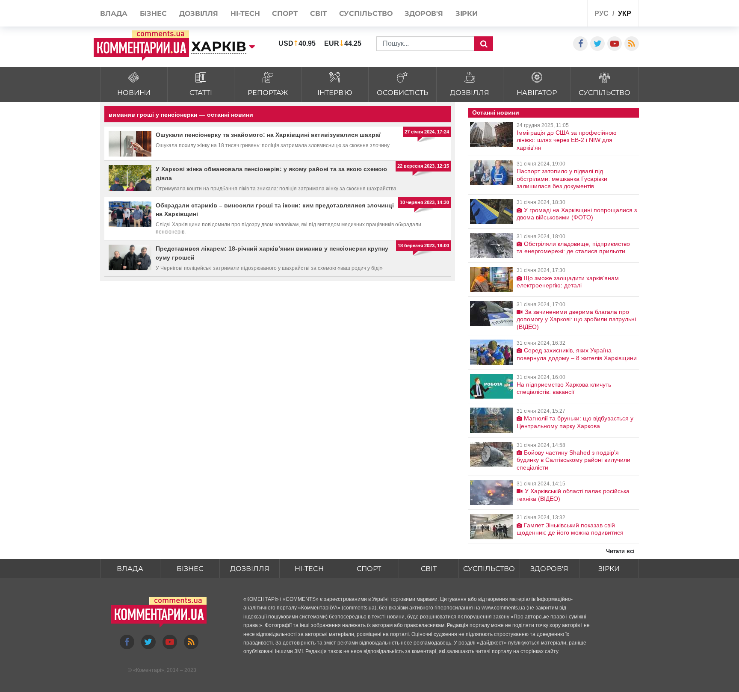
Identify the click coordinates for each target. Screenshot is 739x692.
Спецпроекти (549, 14)
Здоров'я (549, 569)
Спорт (369, 569)
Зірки (609, 569)
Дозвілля (249, 569)
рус (601, 13)
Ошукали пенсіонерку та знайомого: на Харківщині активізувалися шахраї (268, 134)
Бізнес (190, 569)
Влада (130, 569)
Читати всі (620, 551)
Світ (429, 569)
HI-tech (309, 569)
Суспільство (489, 569)
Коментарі (148, 670)
